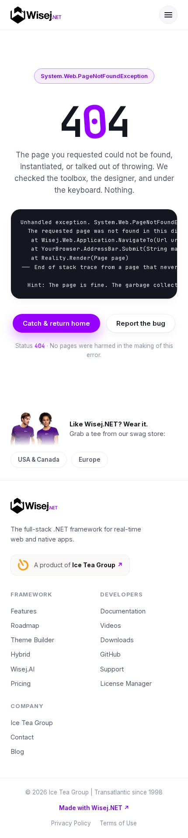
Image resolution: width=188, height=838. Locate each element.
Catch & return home (56, 323)
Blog (17, 751)
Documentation (123, 611)
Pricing (20, 683)
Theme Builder (32, 640)
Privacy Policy (71, 823)
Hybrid (20, 654)
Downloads (117, 640)
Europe (90, 459)
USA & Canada (38, 459)
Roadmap (24, 625)
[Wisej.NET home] (78, 15)
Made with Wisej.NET (94, 807)
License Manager (126, 683)
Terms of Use (118, 823)
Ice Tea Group (31, 722)
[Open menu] (168, 15)
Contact (22, 737)
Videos (110, 625)
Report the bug (140, 323)
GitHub (110, 654)
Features (23, 611)
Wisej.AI (22, 669)
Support (112, 669)
